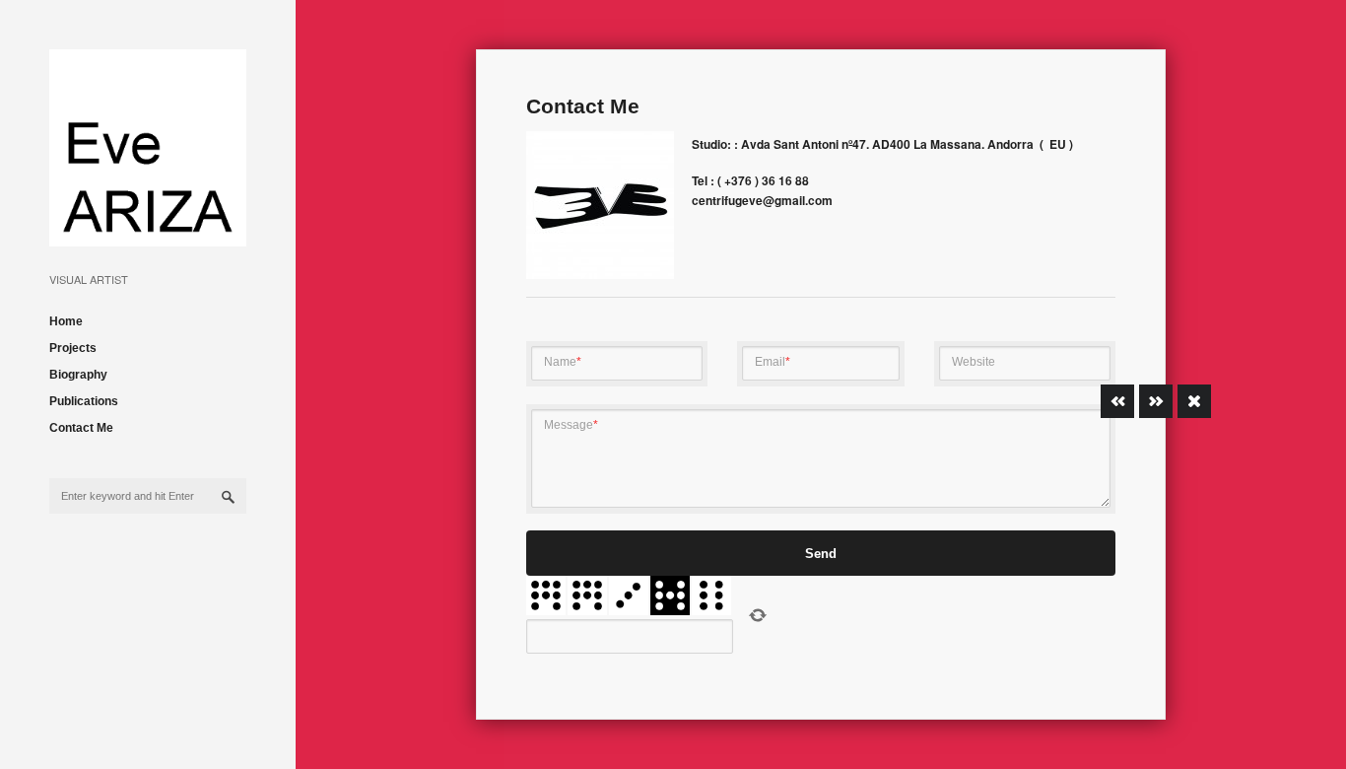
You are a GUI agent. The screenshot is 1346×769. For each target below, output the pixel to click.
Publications (83, 401)
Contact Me (81, 428)
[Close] (1194, 401)
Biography (78, 375)
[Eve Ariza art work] (147, 231)
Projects (73, 348)
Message (571, 425)
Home (66, 321)
